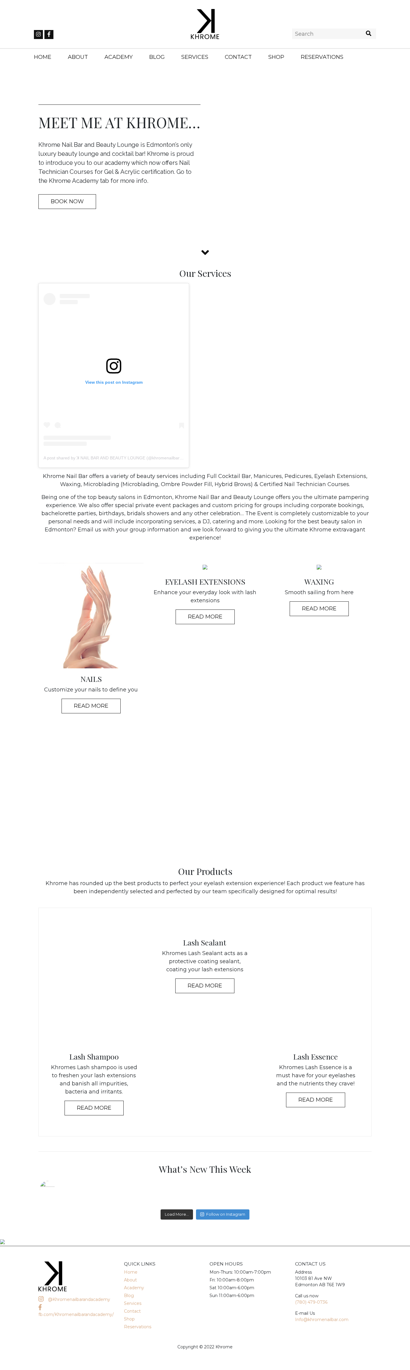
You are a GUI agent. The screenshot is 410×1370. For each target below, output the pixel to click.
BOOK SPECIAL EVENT (205, 795)
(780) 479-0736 (311, 1302)
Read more (94, 1108)
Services (194, 57)
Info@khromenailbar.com (321, 1319)
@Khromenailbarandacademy (78, 1299)
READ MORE (91, 706)
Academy (118, 57)
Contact (238, 57)
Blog (157, 57)
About (78, 57)
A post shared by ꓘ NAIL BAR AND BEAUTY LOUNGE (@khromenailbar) (112, 457)
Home (42, 57)
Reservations (322, 57)
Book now (67, 201)
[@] (56, 1188)
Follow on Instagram (225, 1214)
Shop (276, 57)
